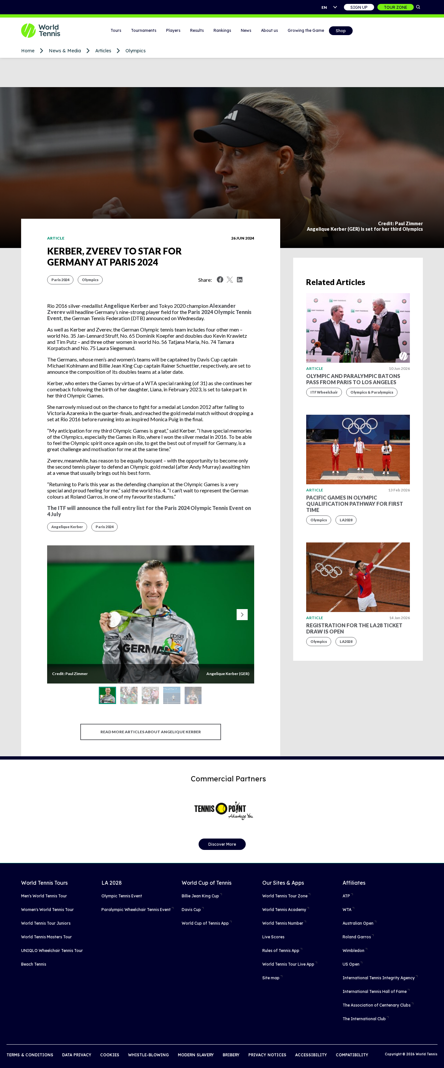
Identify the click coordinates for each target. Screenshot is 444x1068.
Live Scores (273, 936)
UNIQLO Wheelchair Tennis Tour (52, 950)
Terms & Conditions (30, 1054)
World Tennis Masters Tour (46, 936)
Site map (271, 977)
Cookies (109, 1054)
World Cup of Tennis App (205, 923)
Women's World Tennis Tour (47, 909)
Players (173, 30)
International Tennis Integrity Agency (379, 977)
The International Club (364, 1018)
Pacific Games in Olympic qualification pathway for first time (354, 503)
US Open (351, 964)
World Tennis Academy (284, 909)
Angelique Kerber (126, 306)
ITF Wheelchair (324, 392)
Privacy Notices (267, 1054)
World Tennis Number (282, 923)
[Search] (418, 7)
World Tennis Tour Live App (288, 964)
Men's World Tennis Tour (44, 895)
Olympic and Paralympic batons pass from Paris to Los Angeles (353, 379)
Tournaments (143, 30)
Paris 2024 (60, 280)
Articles (103, 51)
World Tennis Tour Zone (284, 895)
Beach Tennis (33, 964)
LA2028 (346, 520)
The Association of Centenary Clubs (377, 1005)
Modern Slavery (196, 1054)
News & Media (65, 51)
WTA (347, 909)
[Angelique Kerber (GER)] (107, 695)
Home (27, 51)
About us (269, 30)
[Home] (48, 30)
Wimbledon (353, 950)
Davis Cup (191, 909)
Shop (341, 30)
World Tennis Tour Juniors (46, 923)
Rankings (222, 30)
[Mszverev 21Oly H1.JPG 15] (171, 695)
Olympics (135, 51)
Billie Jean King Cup (200, 895)
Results (197, 30)
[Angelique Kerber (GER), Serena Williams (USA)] (150, 695)
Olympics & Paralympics (371, 392)
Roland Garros (357, 936)
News (246, 30)
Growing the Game (306, 30)
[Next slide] (242, 614)
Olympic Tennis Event (121, 895)
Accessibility (311, 1054)
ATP (346, 895)
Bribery (231, 1054)
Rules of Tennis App (280, 950)
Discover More (222, 844)
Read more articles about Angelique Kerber (150, 731)
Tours (116, 30)
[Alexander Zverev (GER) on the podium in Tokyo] (193, 695)
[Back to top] (438, 1055)
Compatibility (352, 1054)
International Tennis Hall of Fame (375, 991)
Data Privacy (76, 1054)
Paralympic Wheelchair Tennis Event (136, 909)
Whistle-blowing (148, 1054)
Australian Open (358, 923)
